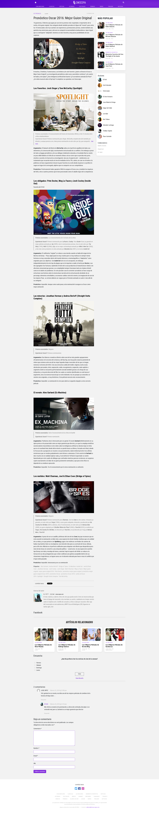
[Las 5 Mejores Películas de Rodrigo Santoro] (67, 634)
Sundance (97, 796)
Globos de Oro (74, 798)
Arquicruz (101, 149)
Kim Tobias (106, 119)
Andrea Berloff (53, 566)
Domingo (39, 668)
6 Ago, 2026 (108, 58)
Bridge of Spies (63, 566)
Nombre (36, 748)
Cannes (80, 796)
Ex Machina (72, 566)
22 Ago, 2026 (61, 648)
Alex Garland (44, 566)
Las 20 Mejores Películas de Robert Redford (114, 45)
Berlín (74, 796)
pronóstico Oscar (55, 574)
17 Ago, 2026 (108, 68)
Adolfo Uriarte (102, 146)
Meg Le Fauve (79, 569)
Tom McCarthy (63, 576)
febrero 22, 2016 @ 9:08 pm (58, 690)
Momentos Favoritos (112, 52)
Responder (43, 699)
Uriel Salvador (107, 85)
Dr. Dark (100, 152)
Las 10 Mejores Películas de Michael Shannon (114, 35)
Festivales (82, 6)
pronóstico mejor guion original (72, 571)
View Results (79, 678)
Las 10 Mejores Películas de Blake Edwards (114, 26)
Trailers (110, 6)
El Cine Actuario (107, 97)
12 (113, 28)
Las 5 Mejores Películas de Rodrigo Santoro (66, 646)
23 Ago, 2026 (37, 648)
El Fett (46, 13)
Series (101, 6)
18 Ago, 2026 (108, 48)
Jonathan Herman (42, 569)
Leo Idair (105, 114)
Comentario (37, 729)
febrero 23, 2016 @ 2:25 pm (58, 704)
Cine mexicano (40, 6)
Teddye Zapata (107, 131)
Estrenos (71, 6)
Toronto (104, 796)
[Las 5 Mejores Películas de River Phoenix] (44, 634)
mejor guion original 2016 (46, 571)
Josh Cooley (52, 569)
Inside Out (79, 566)
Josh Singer (60, 569)
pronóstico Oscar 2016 (68, 574)
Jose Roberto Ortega (109, 102)
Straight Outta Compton (51, 576)
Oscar (83, 798)
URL (35, 763)
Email (35, 756)
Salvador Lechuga (108, 125)
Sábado (38, 665)
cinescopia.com (59, 594)
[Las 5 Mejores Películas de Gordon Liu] (115, 634)
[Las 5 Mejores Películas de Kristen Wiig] (91, 634)
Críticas (61, 6)
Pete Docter (58, 571)
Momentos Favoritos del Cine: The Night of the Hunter (114, 55)
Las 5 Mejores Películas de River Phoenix (43, 646)
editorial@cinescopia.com (92, 807)
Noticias (120, 6)
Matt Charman (69, 569)
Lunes (38, 670)
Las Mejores (109, 22)
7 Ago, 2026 (108, 38)
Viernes (38, 663)
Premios (92, 6)
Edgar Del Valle (107, 108)
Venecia (57, 798)
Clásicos (51, 6)
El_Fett (52, 594)
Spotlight (40, 576)
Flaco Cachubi (107, 136)
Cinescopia (106, 91)
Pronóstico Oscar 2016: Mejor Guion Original (63, 18)
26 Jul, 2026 (108, 28)
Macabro (88, 796)
